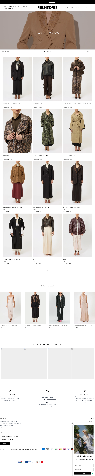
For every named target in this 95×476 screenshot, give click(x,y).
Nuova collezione (14, 6)
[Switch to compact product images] (8, 52)
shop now (52, 2)
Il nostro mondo (8, 8)
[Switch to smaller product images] (5, 52)
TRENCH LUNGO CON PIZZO (69, 155)
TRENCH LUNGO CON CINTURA (40, 155)
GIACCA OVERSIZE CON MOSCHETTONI (58, 325)
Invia (84, 473)
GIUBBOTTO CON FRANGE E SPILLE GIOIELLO (13, 207)
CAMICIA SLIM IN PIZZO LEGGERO (33, 325)
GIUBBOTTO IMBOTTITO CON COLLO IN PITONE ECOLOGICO (77, 103)
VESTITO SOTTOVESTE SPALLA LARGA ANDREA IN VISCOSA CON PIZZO (83, 326)
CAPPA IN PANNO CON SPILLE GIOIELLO (12, 259)
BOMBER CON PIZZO (38, 103)
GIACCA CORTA (36, 259)
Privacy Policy (15, 436)
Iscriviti (4, 443)
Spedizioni (90, 421)
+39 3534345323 (51, 399)
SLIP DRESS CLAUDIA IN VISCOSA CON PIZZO (9, 326)
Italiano (77, 7)
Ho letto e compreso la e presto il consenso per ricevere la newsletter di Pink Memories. (10, 438)
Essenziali (25, 6)
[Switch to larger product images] (3, 52)
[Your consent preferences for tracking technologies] (92, 473)
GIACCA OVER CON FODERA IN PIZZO (12, 103)
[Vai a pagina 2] (52, 270)
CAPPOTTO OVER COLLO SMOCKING (41, 207)
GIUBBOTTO (6, 155)
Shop (5, 6)
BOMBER (65, 259)
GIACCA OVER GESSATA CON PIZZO (71, 207)
